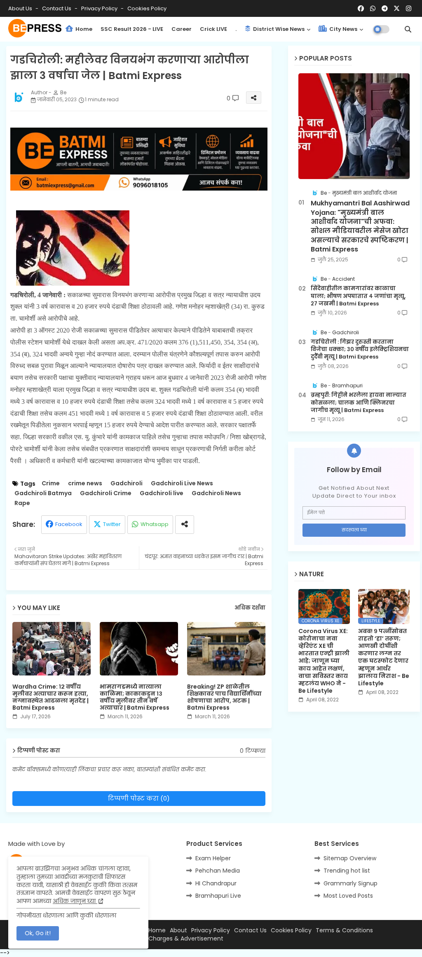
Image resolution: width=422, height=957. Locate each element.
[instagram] (408, 8)
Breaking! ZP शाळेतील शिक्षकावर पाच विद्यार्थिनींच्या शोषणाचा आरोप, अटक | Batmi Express (224, 697)
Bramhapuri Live (218, 896)
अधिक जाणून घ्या (75, 901)
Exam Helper (213, 858)
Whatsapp (155, 524)
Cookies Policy (146, 8)
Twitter (112, 524)
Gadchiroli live (161, 493)
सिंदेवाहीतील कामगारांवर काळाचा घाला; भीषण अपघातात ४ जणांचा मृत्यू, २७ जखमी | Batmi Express (358, 296)
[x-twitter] (397, 8)
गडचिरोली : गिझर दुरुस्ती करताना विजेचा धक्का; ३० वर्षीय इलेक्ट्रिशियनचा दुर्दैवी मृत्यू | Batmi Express (360, 349)
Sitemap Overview (350, 858)
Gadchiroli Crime (105, 493)
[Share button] (184, 524)
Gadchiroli (126, 483)
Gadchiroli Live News (182, 483)
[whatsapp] (373, 8)
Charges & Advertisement (185, 939)
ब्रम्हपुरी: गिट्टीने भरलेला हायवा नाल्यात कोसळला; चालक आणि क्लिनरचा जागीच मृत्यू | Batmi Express (358, 402)
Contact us (57, 8)
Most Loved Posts (348, 896)
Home (83, 29)
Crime (51, 483)
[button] (408, 29)
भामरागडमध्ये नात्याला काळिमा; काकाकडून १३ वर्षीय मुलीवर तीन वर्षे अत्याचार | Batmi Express (134, 697)
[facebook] (361, 8)
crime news (85, 483)
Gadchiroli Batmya (43, 493)
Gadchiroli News (216, 493)
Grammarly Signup (350, 883)
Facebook (68, 524)
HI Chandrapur (216, 883)
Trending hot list (347, 870)
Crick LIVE (213, 29)
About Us (20, 8)
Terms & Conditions (344, 930)
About (178, 930)
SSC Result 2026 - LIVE (132, 29)
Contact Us (250, 930)
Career (181, 29)
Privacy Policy (100, 8)
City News (342, 29)
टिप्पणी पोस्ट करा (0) (139, 798)
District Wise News (278, 29)
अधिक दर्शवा (249, 608)
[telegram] (385, 8)
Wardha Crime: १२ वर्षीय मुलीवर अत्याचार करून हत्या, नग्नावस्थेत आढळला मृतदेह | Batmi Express (50, 697)
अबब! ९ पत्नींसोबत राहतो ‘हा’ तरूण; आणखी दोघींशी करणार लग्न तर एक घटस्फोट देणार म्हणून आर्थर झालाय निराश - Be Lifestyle (383, 657)
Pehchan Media (217, 870)
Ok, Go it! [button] (38, 933)
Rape (22, 503)
